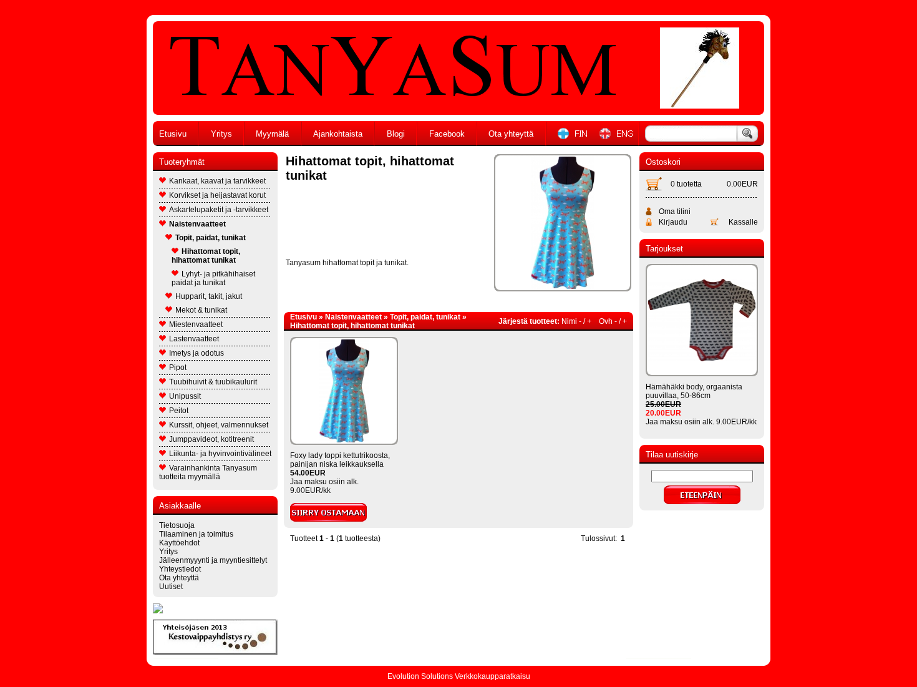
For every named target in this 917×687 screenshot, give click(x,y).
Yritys (221, 134)
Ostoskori (663, 162)
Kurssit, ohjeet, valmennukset (218, 425)
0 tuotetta (686, 184)
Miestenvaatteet (196, 324)
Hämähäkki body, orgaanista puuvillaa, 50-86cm (694, 391)
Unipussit (185, 396)
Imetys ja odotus (196, 353)
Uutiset (171, 586)
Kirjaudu (673, 222)
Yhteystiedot (180, 569)
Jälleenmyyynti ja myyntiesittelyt (213, 560)
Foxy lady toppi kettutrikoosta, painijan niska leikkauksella (340, 460)
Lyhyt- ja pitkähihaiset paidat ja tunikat (213, 278)
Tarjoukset (664, 248)
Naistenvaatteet (197, 224)
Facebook (447, 134)
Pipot (178, 367)
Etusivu (173, 134)
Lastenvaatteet (194, 338)
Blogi (396, 134)
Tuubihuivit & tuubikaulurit (213, 382)
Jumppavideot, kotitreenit (211, 439)
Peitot (178, 410)
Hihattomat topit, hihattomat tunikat (206, 256)
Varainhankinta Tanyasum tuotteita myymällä (208, 472)
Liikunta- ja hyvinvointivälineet (220, 453)
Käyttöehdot (179, 542)
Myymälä (272, 134)
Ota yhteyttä (510, 134)
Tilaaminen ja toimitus (196, 534)
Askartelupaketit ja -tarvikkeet (218, 209)
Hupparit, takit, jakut (208, 296)
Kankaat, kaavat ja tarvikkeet (217, 181)
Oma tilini (675, 211)
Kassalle (743, 222)
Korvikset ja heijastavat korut (217, 195)
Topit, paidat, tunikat (210, 237)
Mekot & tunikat (201, 310)
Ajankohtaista (337, 134)
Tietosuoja (177, 525)
